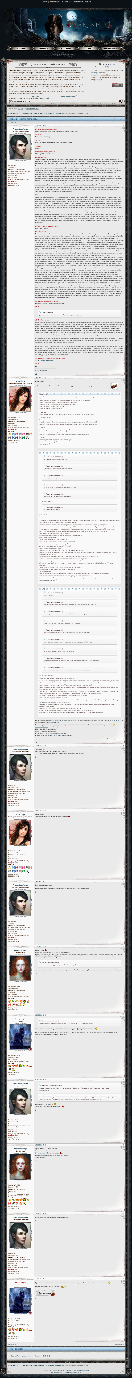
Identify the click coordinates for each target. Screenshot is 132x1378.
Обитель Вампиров (58, 1370)
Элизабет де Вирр (20, 950)
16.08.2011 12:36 (40, 946)
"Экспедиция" (115, 720)
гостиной (45, 98)
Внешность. (43, 394)
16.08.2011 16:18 (40, 1213)
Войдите (20, 108)
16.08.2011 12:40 (40, 1015)
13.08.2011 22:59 (40, 125)
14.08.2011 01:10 (40, 377)
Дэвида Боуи (43, 370)
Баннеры (68, 1370)
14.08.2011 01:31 (40, 810)
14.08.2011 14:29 (40, 881)
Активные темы (66, 6)
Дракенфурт (14, 114)
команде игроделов (68, 96)
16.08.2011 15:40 (40, 1145)
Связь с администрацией (81, 1370)
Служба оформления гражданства (34, 114)
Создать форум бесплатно (72, 1372)
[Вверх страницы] (129, 1358)
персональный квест (53, 722)
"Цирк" (106, 720)
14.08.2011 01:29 (40, 745)
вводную (35, 96)
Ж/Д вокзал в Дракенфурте (44, 360)
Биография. (43, 589)
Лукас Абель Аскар (20, 129)
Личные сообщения (41, 727)
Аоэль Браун (20, 381)
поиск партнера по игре (70, 720)
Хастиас (37, 1356)
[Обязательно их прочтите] (21, 49)
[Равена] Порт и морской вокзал (21, 1356)
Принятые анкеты (56, 114)
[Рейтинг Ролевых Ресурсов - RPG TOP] (117, 86)
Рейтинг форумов (57, 1372)
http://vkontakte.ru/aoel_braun (52, 735)
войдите (64, 315)
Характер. (42, 453)
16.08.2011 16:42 (40, 1278)
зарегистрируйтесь (32, 108)
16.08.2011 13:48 (40, 1080)
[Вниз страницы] (129, 1362)
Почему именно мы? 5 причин (64, 54)
